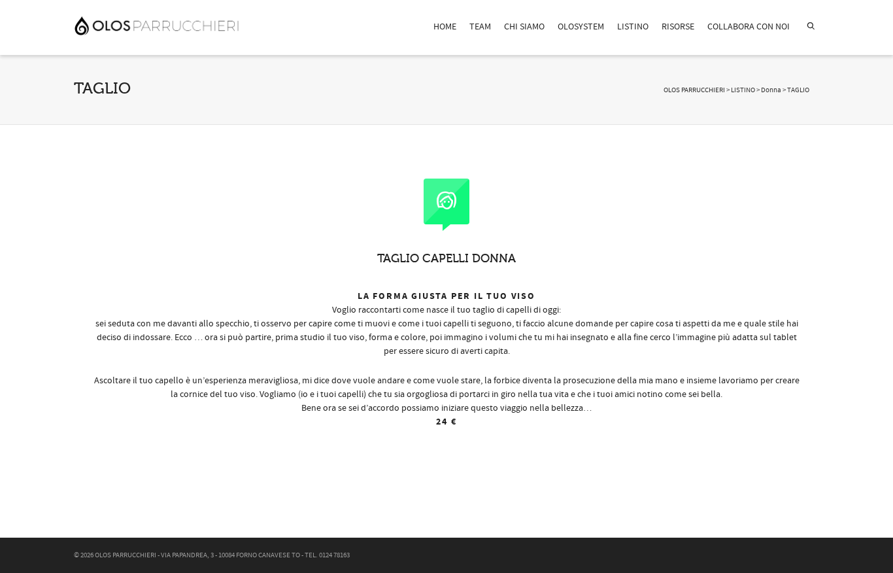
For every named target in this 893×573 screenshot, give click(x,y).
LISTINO (633, 27)
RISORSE (678, 27)
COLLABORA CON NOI (748, 27)
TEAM (480, 27)
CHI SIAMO (524, 27)
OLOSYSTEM (581, 27)
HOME (444, 27)
